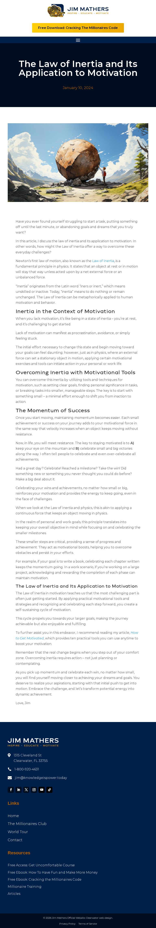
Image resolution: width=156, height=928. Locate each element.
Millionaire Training (24, 887)
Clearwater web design (99, 917)
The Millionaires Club (27, 824)
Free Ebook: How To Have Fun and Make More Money (53, 872)
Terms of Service (87, 923)
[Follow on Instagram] (34, 790)
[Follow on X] (26, 790)
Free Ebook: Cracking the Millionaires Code (44, 879)
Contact (15, 840)
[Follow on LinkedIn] (18, 790)
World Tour (18, 832)
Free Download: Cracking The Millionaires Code (78, 28)
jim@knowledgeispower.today (41, 778)
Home (13, 816)
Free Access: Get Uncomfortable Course (41, 865)
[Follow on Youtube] (42, 790)
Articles (14, 894)
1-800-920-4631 (26, 769)
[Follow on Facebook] (11, 790)
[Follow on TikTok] (49, 790)
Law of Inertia (103, 261)
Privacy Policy (67, 923)
